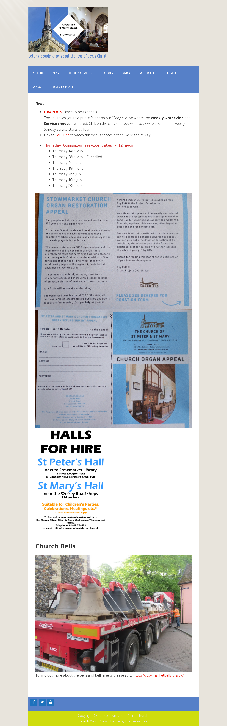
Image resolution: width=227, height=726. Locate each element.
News (56, 73)
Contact (38, 86)
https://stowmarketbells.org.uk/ (158, 675)
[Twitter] (42, 702)
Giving (126, 73)
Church (83, 721)
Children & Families (80, 73)
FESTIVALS (107, 73)
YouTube (62, 135)
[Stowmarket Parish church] (68, 48)
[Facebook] (33, 702)
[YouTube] (50, 702)
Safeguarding (148, 73)
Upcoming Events (62, 86)
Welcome (38, 73)
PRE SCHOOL (173, 73)
